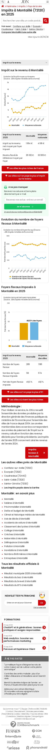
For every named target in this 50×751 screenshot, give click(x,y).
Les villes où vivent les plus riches (26, 400)
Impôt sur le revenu (12, 63)
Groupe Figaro (37, 716)
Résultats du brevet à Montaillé (20, 581)
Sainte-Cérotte (36, 29)
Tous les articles (37, 714)
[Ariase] (13, 747)
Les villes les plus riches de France (26, 168)
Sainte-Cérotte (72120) (16, 483)
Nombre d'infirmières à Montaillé (21, 554)
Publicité (44, 709)
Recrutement (20, 711)
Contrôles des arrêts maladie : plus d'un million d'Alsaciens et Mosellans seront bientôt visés (25, 676)
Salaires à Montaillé (14, 503)
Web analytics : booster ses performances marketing (18, 638)
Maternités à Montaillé (15, 538)
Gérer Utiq (25, 714)
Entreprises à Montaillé (16, 558)
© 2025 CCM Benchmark (25, 719)
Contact (10, 711)
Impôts (22, 6)
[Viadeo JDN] (37, 742)
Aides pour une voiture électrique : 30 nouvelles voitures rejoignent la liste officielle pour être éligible (21, 691)
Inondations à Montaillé (16, 550)
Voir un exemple (39, 607)
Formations (12, 619)
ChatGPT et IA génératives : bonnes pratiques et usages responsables (22, 627)
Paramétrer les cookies (11, 714)
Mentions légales (24, 716)
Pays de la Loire (35, 6)
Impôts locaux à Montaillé (33, 452)
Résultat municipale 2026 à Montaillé (23, 573)
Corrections (11, 716)
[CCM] (37, 731)
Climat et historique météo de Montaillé (24, 514)
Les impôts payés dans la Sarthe (21, 487)
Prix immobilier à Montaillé (17, 507)
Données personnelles (35, 711)
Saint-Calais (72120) (14, 480)
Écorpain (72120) (12, 472)
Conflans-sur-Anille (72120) (18, 468)
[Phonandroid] (37, 747)
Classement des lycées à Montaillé (22, 526)
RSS (46, 714)
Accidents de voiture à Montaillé (20, 522)
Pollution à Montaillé (14, 546)
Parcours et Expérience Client (19, 648)
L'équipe (24, 709)
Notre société (34, 709)
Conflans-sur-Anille (21, 26)
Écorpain (37, 26)
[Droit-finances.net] (37, 736)
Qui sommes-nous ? (11, 709)
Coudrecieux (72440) (15, 476)
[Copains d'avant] (13, 742)
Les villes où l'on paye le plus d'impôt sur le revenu (26, 177)
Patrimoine (11, 6)
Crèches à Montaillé (14, 534)
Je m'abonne (23, 207)
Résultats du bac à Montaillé (18, 577)
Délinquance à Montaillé (16, 542)
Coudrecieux (7, 29)
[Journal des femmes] (13, 731)
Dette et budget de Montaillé (19, 511)
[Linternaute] (13, 736)
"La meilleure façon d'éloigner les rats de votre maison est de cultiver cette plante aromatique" (23, 667)
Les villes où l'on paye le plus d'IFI (26, 392)
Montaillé (9, 499)
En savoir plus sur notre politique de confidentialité (23, 212)
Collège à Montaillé (14, 530)
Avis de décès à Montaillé (17, 519)
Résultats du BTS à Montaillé (18, 585)
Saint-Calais (20, 29)
